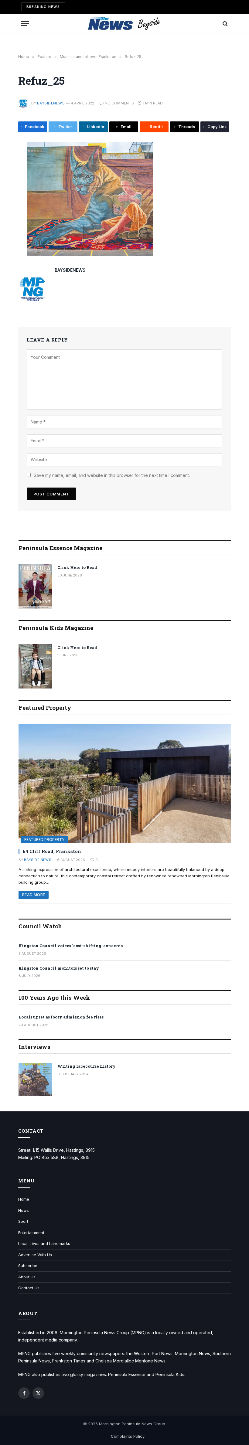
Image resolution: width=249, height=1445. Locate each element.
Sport (23, 1221)
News (23, 1210)
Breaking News (43, 7)
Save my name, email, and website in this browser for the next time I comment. (112, 475)
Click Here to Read (77, 567)
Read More (33, 894)
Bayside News (37, 860)
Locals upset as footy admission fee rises (61, 1017)
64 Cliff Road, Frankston (52, 851)
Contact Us (28, 1287)
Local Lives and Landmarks (44, 1243)
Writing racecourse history (86, 1066)
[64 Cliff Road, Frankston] (125, 783)
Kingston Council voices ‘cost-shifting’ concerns (71, 945)
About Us (27, 1276)
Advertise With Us (35, 1254)
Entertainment (31, 1232)
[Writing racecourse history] (35, 1079)
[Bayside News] (124, 23)
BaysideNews (51, 103)
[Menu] (25, 23)
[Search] (224, 23)
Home (23, 1199)
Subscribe (27, 1265)
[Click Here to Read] (35, 586)
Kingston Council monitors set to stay (59, 968)
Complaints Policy (128, 1436)
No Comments (119, 103)
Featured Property (44, 839)
